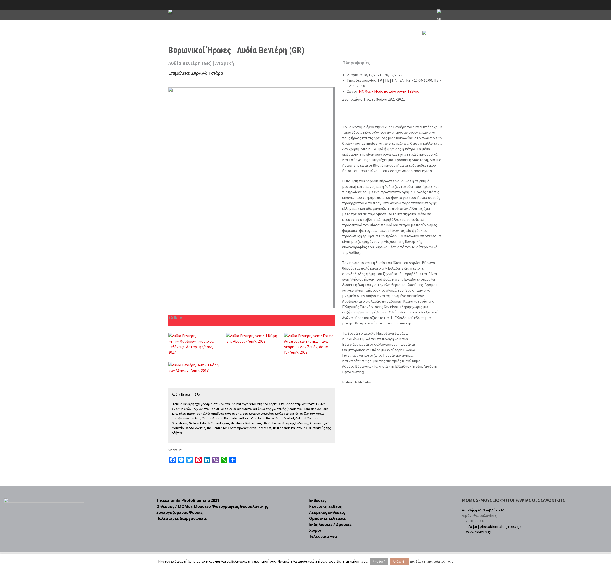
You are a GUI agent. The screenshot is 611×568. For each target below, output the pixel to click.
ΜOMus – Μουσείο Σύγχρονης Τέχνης (389, 91)
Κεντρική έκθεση (325, 506)
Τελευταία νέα (323, 536)
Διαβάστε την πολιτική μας (431, 561)
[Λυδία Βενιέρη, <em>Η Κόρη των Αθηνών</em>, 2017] (193, 367)
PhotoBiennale (247, 40)
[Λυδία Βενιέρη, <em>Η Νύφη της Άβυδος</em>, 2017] (251, 338)
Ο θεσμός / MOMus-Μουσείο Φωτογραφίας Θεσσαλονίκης (212, 506)
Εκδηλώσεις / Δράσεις (330, 524)
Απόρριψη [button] (399, 561)
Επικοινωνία (404, 40)
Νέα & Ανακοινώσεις (370, 40)
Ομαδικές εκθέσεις (327, 518)
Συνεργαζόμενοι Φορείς (179, 512)
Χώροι (342, 40)
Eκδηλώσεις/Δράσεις (312, 40)
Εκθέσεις (277, 40)
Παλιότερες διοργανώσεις (181, 518)
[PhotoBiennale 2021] (170, 11)
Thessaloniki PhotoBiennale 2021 (187, 500)
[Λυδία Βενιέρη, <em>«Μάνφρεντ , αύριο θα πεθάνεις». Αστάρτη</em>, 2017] (193, 344)
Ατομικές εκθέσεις (327, 512)
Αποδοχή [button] (379, 561)
